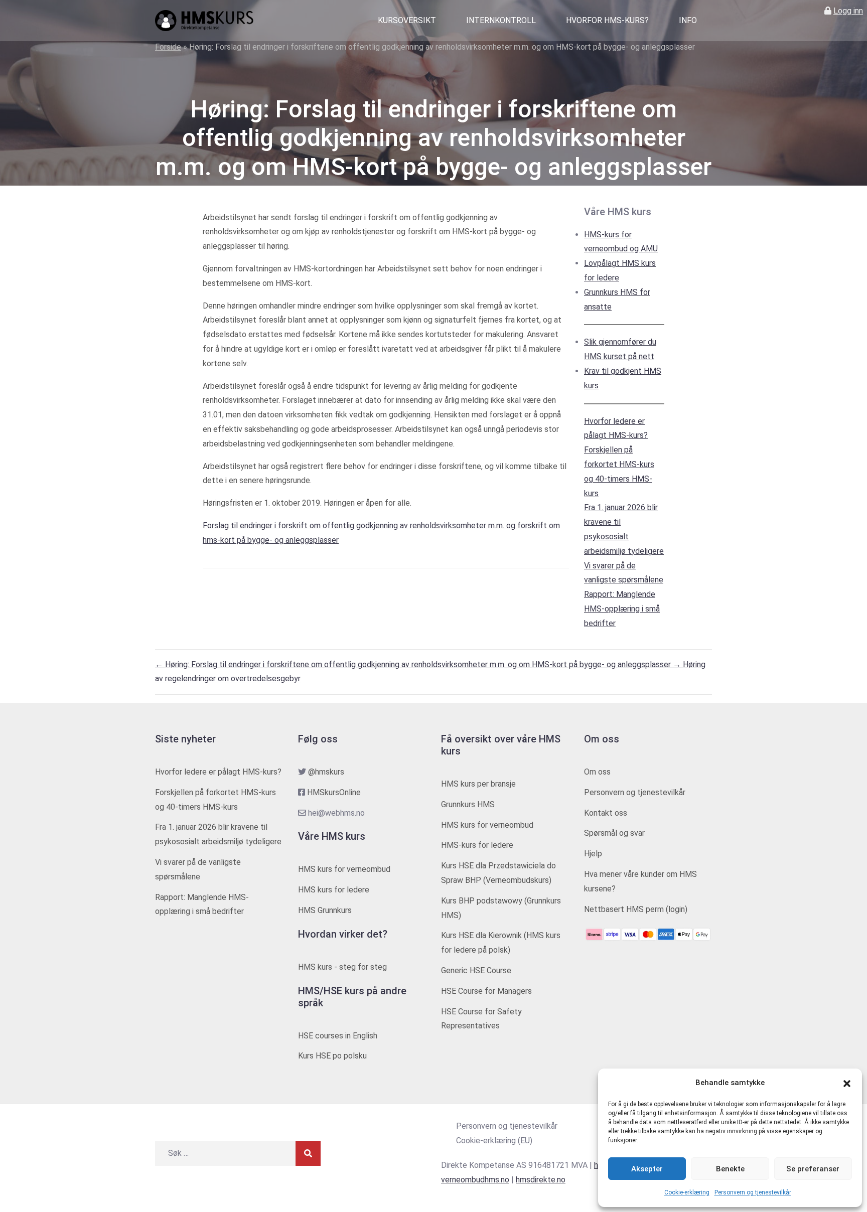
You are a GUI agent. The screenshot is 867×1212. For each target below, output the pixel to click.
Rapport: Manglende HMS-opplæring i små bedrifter (622, 608)
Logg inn (848, 11)
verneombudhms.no (475, 1179)
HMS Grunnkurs (325, 910)
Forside (168, 47)
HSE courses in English (337, 1035)
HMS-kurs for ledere (477, 845)
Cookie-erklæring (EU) (494, 1140)
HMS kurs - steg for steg (342, 967)
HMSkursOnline (334, 792)
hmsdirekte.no (540, 1179)
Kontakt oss (605, 813)
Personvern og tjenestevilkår (752, 1192)
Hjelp (593, 853)
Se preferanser (812, 1168)
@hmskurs (326, 772)
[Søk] (308, 1153)
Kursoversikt (407, 20)
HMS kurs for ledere (333, 889)
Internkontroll (501, 20)
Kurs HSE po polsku (332, 1055)
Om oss (597, 772)
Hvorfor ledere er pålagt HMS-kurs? (218, 772)
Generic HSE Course (476, 970)
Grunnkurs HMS (468, 804)
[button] (847, 1083)
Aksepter (647, 1168)
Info (688, 20)
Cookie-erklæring (686, 1192)
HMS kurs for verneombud (344, 869)
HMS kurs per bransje (478, 784)
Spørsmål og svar (614, 833)
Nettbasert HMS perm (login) (635, 909)
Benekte (730, 1168)
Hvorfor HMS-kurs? (607, 20)
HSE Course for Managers (486, 991)
